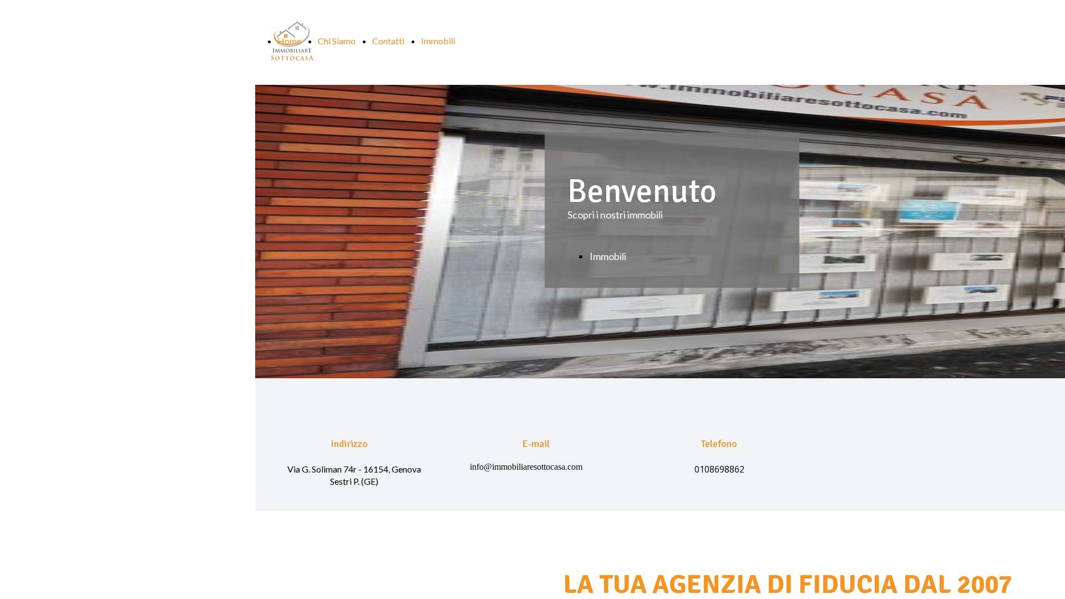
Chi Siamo (337, 40)
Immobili (438, 40)
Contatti (388, 40)
